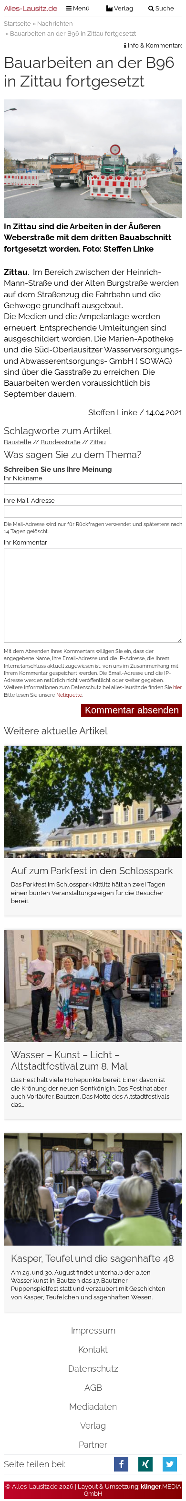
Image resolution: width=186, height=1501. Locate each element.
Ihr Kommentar (25, 542)
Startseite (17, 23)
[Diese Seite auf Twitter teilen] (170, 1464)
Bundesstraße (61, 442)
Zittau (98, 442)
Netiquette (69, 695)
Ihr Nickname (23, 477)
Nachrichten (55, 23)
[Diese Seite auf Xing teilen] (145, 1464)
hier (177, 687)
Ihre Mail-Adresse (29, 500)
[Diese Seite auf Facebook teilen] (121, 1464)
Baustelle (17, 442)
